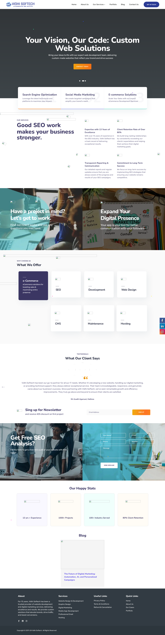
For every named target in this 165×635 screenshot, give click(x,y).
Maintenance (95, 323)
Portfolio (113, 4)
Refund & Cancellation (103, 607)
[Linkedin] (23, 621)
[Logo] (20, 4)
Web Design (128, 290)
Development (96, 290)
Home (74, 4)
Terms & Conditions (101, 604)
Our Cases (130, 607)
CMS (58, 323)
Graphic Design (64, 604)
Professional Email (65, 614)
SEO (58, 290)
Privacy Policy (99, 601)
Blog (123, 4)
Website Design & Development (70, 601)
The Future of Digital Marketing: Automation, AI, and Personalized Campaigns (80, 576)
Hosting (126, 323)
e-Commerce (30, 281)
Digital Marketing (65, 608)
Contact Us (134, 4)
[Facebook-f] (19, 621)
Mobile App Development (68, 611)
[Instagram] (26, 621)
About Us (85, 4)
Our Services (98, 4)
